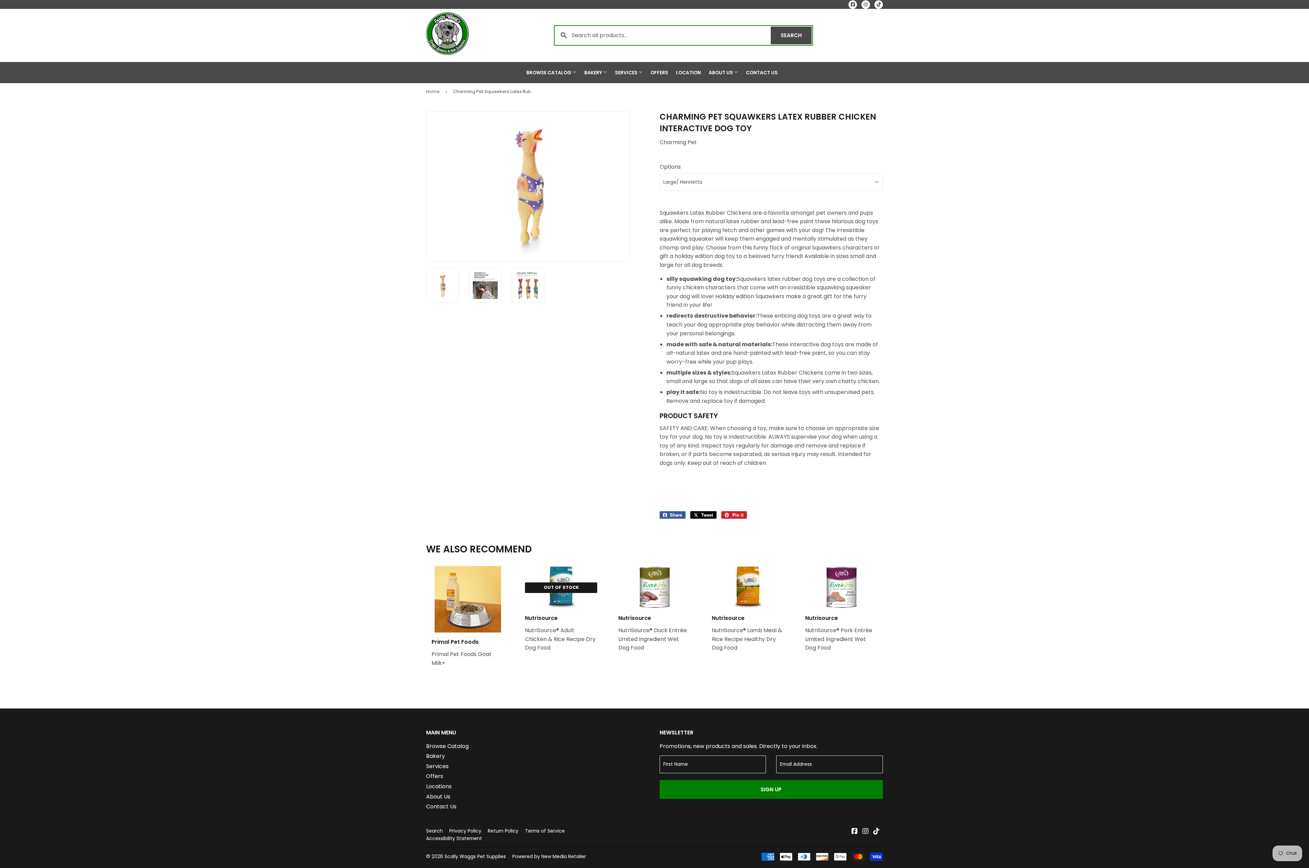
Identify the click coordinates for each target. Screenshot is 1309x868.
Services (626, 72)
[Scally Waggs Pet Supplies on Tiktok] (876, 832)
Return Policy (503, 830)
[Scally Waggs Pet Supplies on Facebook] (855, 832)
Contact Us (762, 72)
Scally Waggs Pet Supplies (475, 856)
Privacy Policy (465, 830)
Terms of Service (545, 830)
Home (433, 91)
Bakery (593, 72)
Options (670, 167)
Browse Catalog (549, 72)
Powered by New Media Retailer (549, 856)
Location (688, 72)
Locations (439, 786)
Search (796, 35)
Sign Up (771, 789)
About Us (721, 72)
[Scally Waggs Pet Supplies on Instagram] (865, 832)
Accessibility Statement (454, 838)
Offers (659, 72)
